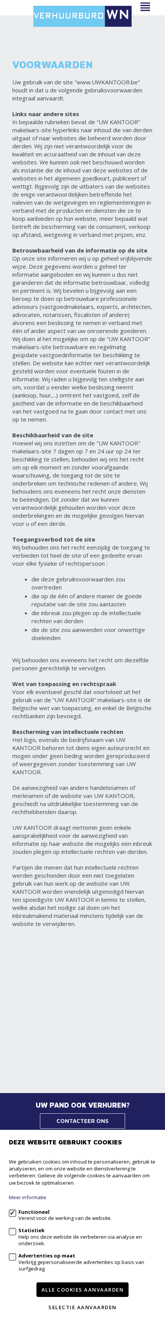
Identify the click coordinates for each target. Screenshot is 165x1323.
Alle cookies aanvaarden (82, 1289)
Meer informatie (27, 1197)
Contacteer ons (82, 1121)
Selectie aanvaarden (82, 1307)
